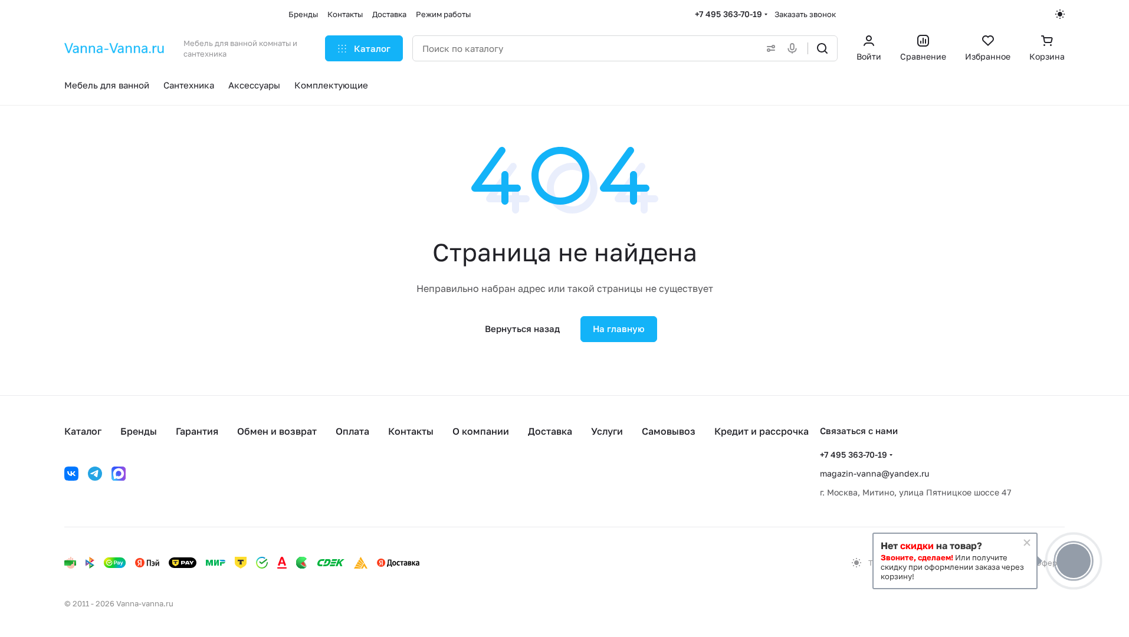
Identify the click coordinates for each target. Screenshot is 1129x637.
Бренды (138, 431)
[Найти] (822, 48)
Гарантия (197, 431)
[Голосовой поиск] (795, 48)
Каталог (82, 431)
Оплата (352, 431)
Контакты (411, 431)
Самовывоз (668, 431)
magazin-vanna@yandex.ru (874, 473)
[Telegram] (95, 474)
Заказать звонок (805, 14)
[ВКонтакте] (71, 474)
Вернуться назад (522, 328)
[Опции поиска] (769, 48)
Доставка (550, 431)
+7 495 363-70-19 (728, 14)
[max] (118, 474)
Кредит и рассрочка (761, 431)
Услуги (607, 431)
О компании (480, 431)
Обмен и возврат (277, 431)
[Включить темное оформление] (1060, 14)
